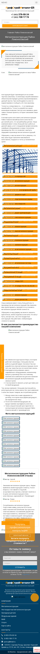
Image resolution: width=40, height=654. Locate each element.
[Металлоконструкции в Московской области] (10, 452)
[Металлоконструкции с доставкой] (10, 457)
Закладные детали (8, 613)
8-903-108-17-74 (10, 638)
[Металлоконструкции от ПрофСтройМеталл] (10, 448)
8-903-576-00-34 (10, 635)
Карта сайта (6, 626)
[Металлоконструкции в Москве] (10, 422)
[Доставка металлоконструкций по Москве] (10, 444)
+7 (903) (20, 14)
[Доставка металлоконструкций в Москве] (10, 439)
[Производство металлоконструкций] (10, 435)
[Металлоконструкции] (10, 418)
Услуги (3, 622)
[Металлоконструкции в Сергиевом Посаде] (10, 465)
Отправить (20, 567)
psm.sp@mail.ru (9, 642)
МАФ (3, 619)
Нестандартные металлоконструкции (15, 610)
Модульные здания (8, 616)
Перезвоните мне (20, 26)
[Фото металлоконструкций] (10, 427)
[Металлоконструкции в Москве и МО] (10, 431)
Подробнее (26, 574)
